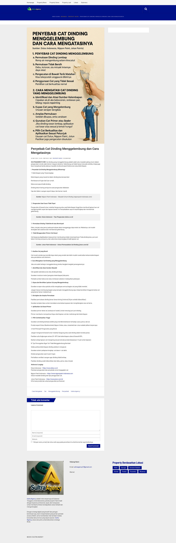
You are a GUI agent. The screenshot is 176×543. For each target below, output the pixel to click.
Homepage (30, 2)
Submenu (84, 2)
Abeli (115, 468)
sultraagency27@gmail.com (83, 467)
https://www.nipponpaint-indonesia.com (60, 373)
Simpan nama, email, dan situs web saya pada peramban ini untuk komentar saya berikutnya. (63, 442)
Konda (116, 471)
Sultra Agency (75, 391)
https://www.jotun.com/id (54, 379)
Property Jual (66, 2)
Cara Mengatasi (37, 391)
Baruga (123, 468)
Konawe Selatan (135, 468)
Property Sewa (54, 2)
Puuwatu (133, 471)
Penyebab (65, 391)
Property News (42, 2)
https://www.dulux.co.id (50, 368)
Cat (45, 391)
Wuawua (142, 471)
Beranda (64, 16)
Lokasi (76, 2)
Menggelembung (54, 391)
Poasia (124, 471)
